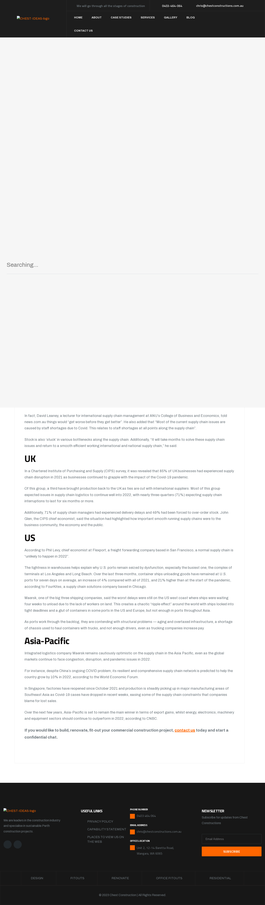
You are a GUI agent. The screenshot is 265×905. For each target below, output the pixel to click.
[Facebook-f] (7, 844)
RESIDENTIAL (220, 878)
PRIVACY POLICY (100, 821)
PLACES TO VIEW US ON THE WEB (105, 839)
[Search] (250, 266)
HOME (78, 17)
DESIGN (37, 878)
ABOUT (97, 17)
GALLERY (170, 17)
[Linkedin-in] (18, 844)
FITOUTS (77, 878)
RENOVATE (120, 878)
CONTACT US (83, 30)
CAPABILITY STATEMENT (106, 829)
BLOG (190, 17)
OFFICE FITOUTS (169, 878)
